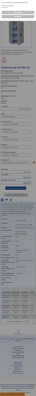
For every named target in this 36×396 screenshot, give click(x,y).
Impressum (5, 7)
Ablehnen (18, 17)
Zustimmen (18, 12)
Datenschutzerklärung (7, 5)
